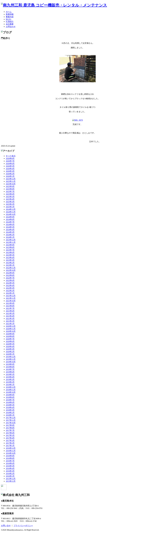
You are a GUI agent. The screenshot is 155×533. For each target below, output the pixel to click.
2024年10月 (11, 214)
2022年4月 (10, 285)
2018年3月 (10, 410)
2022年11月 (11, 268)
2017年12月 (11, 418)
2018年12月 (11, 387)
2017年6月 (10, 433)
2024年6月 (10, 224)
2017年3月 (10, 440)
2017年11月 (11, 420)
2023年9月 (10, 245)
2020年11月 (11, 329)
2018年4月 (10, 407)
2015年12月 (11, 479)
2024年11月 (11, 212)
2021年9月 (10, 303)
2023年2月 (10, 263)
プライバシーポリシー (23, 526)
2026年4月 (10, 169)
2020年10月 (11, 331)
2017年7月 (10, 430)
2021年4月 (10, 316)
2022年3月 (10, 288)
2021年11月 (11, 298)
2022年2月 (10, 291)
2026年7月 (10, 161)
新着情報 (10, 14)
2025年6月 (10, 194)
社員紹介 (10, 21)
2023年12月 (11, 240)
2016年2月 (10, 474)
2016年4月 (10, 468)
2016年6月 (10, 463)
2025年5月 (10, 197)
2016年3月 (10, 471)
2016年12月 (11, 448)
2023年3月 (10, 260)
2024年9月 (10, 217)
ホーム (9, 12)
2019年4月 (10, 377)
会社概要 (10, 24)
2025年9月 (10, 186)
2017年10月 (11, 423)
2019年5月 (10, 374)
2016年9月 (10, 456)
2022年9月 (10, 273)
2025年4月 (10, 199)
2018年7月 (10, 400)
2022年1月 (10, 293)
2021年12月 (11, 296)
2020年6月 (10, 341)
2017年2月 (10, 443)
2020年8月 (10, 336)
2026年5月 (10, 166)
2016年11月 (11, 451)
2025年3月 (10, 202)
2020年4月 (10, 346)
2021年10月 (11, 301)
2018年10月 (11, 392)
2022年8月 (10, 275)
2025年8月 (10, 189)
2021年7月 (10, 308)
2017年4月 (10, 438)
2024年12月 (11, 209)
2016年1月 (10, 476)
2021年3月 (10, 319)
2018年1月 (10, 415)
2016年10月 (11, 453)
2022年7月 (10, 278)
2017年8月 (10, 428)
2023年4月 (10, 258)
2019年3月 (10, 379)
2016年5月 (10, 466)
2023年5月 (10, 255)
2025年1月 (10, 207)
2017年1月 (10, 446)
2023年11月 (11, 242)
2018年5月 (10, 405)
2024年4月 (10, 230)
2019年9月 (10, 364)
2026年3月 (10, 171)
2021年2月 (10, 321)
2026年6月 (10, 164)
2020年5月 (10, 344)
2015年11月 (11, 481)
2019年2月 (10, 382)
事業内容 (10, 17)
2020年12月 (11, 326)
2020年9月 (10, 334)
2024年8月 (10, 219)
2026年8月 (10, 158)
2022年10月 (11, 270)
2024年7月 (10, 222)
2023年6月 (10, 252)
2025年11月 (11, 181)
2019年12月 (11, 357)
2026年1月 (10, 176)
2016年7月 (10, 461)
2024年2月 (10, 235)
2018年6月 (10, 402)
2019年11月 (11, 359)
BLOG (8, 19)
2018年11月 (11, 390)
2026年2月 (10, 174)
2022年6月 (10, 280)
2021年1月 (10, 324)
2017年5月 (10, 435)
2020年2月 (10, 352)
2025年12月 (11, 179)
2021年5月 (10, 313)
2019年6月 (10, 372)
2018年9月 (10, 395)
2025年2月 (10, 204)
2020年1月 (10, 354)
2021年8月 (10, 306)
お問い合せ (6, 526)
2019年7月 (10, 369)
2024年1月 (10, 237)
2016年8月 (10, 458)
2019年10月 (11, 362)
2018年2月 (10, 413)
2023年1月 (10, 265)
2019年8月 (10, 367)
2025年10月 (11, 184)
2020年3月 (10, 349)
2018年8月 (10, 397)
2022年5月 (10, 283)
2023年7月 (10, 250)
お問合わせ (11, 27)
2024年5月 (10, 227)
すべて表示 (11, 156)
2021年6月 (10, 311)
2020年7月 (10, 339)
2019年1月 (10, 385)
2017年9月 (10, 425)
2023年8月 (10, 247)
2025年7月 (10, 191)
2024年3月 (10, 232)
